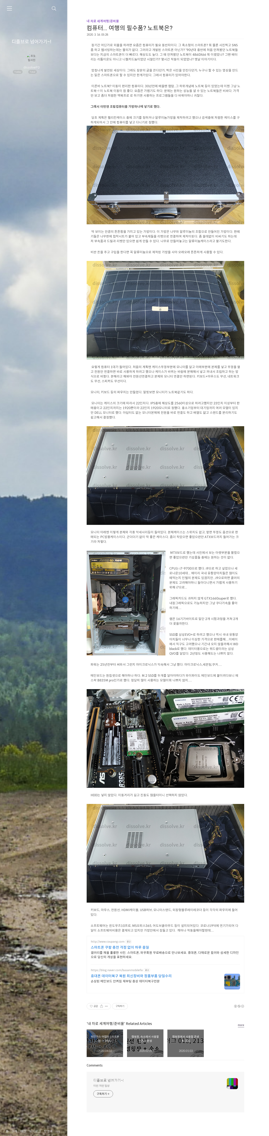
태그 (23, 1131)
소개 (14, 1131)
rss (58, 1131)
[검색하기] (54, 8)
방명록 (48, 1131)
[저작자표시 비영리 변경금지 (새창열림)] (239, 1006)
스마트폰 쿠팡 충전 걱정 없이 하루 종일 (120, 947)
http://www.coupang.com (107, 941)
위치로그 (35, 1131)
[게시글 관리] (106, 1006)
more (241, 1025)
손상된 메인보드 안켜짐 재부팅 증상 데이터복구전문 (125, 981)
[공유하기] (101, 1006)
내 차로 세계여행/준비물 (103, 21)
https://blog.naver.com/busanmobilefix (117, 970)
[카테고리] (9, 8)
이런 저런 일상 (101, 1086)
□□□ (46, 72)
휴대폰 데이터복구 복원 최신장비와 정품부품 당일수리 (131, 976)
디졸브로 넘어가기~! (31, 42)
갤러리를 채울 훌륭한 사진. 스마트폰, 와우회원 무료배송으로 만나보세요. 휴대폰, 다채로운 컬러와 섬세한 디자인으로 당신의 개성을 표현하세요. (165, 955)
